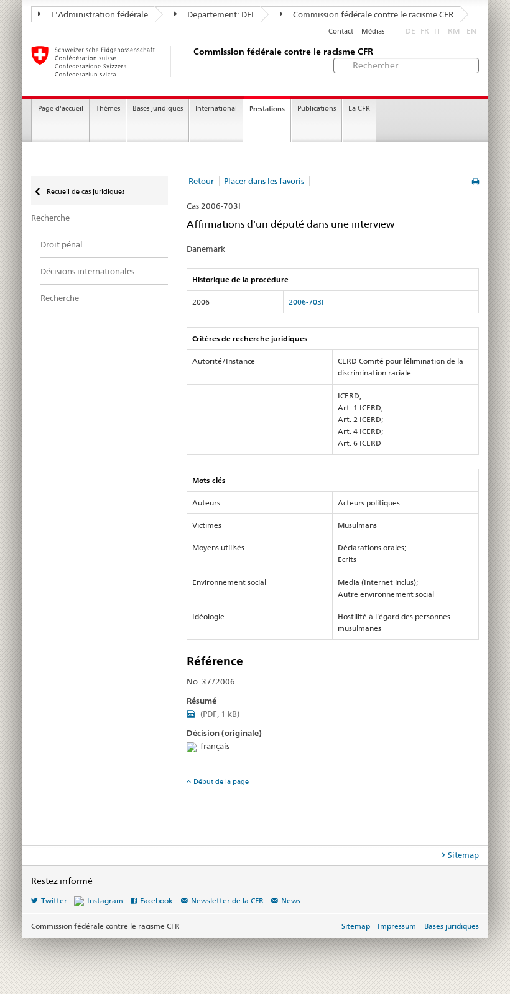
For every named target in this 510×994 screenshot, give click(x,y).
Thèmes (108, 108)
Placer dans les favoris (264, 181)
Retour (201, 181)
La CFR (359, 108)
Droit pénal (61, 244)
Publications (316, 108)
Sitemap (463, 855)
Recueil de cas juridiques (84, 191)
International (216, 108)
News (290, 900)
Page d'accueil (60, 108)
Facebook (156, 900)
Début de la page (221, 781)
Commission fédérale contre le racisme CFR (372, 14)
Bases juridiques (157, 108)
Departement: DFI (219, 14)
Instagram (105, 900)
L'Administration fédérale (98, 14)
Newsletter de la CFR (227, 900)
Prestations (267, 108)
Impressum (397, 926)
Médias (372, 31)
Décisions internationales (87, 271)
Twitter (54, 900)
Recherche (50, 218)
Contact (340, 31)
